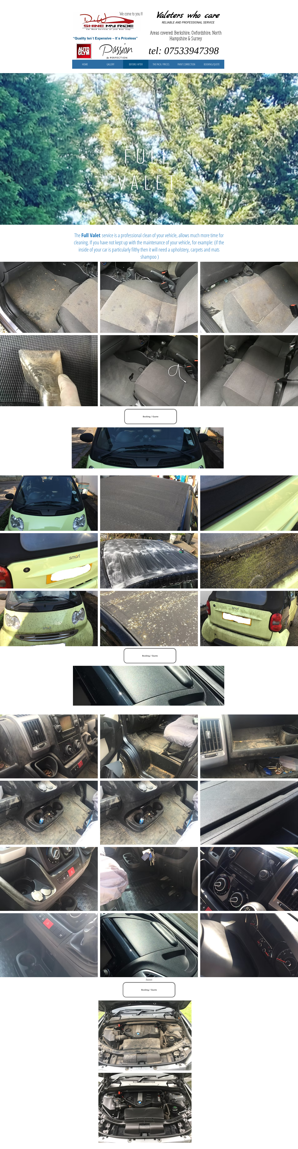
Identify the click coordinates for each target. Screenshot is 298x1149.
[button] (49, 297)
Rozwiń (149, 979)
